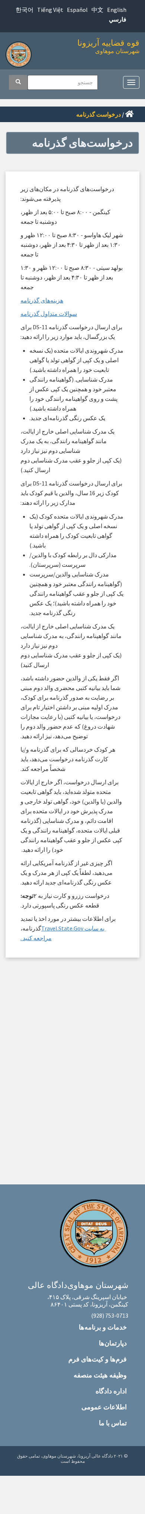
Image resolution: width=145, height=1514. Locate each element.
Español (77, 9)
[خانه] (20, 52)
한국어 (24, 9)
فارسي (117, 19)
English (116, 9)
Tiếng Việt (50, 9)
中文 (97, 9)
